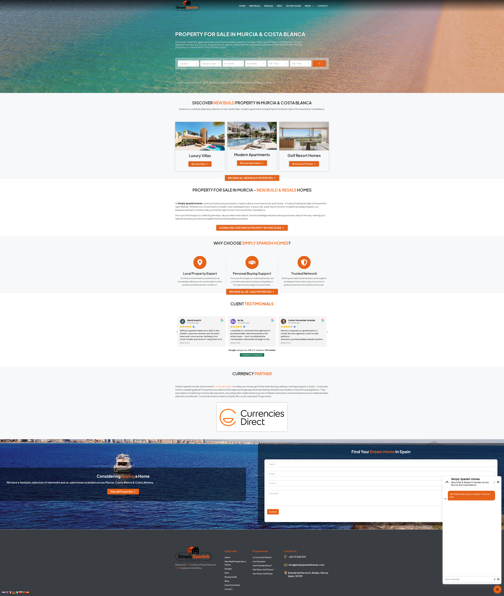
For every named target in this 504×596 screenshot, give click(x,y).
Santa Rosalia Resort (262, 565)
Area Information (232, 585)
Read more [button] (185, 343)
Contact (322, 5)
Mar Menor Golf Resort (263, 569)
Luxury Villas (200, 155)
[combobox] (188, 63)
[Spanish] (27, 592)
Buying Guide (293, 5)
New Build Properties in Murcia (235, 563)
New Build (254, 5)
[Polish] (20, 592)
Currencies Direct (222, 386)
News (308, 5)
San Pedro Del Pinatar (263, 573)
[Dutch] (3, 592)
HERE (188, 564)
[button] (327, 332)
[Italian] (17, 592)
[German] (14, 592)
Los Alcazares (259, 561)
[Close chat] (497, 589)
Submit (273, 511)
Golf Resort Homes (304, 155)
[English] (7, 592)
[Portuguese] (24, 592)
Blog (227, 581)
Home (242, 5)
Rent (279, 5)
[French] (10, 592)
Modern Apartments (252, 154)
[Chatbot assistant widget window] (472, 530)
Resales (268, 5)
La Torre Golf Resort (262, 557)
